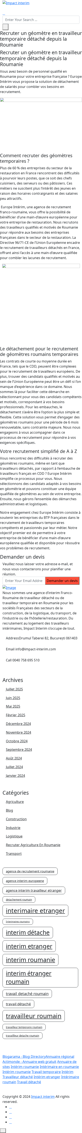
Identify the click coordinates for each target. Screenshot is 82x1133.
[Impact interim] (16, 2)
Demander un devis (62, 580)
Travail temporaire (46, 1071)
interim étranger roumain (29, 977)
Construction (16, 819)
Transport (14, 853)
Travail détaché (29, 1082)
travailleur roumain (33, 1016)
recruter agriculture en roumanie (33, 845)
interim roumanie (30, 959)
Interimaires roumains (18, 921)
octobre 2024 (17, 741)
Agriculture (15, 802)
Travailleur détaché (18, 1077)
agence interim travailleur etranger (34, 890)
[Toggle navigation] (5, 9)
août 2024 (14, 758)
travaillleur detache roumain (22, 1035)
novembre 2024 (18, 732)
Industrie (13, 828)
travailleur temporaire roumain (24, 1027)
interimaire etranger (35, 910)
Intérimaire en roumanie (59, 1066)
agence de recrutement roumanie (30, 871)
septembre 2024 (19, 749)
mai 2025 (13, 706)
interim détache (28, 932)
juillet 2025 (14, 689)
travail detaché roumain (27, 993)
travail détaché (18, 1003)
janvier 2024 (15, 775)
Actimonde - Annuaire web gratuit (29, 1061)
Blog (9, 810)
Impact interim (43, 1096)
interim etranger (29, 946)
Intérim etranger (47, 1077)
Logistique (14, 836)
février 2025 (15, 715)
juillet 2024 (14, 767)
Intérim (67, 1071)
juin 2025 (13, 698)
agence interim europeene (25, 881)
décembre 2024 (18, 724)
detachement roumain (19, 899)
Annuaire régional (60, 1056)
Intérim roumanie (25, 1066)
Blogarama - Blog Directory (24, 1056)
